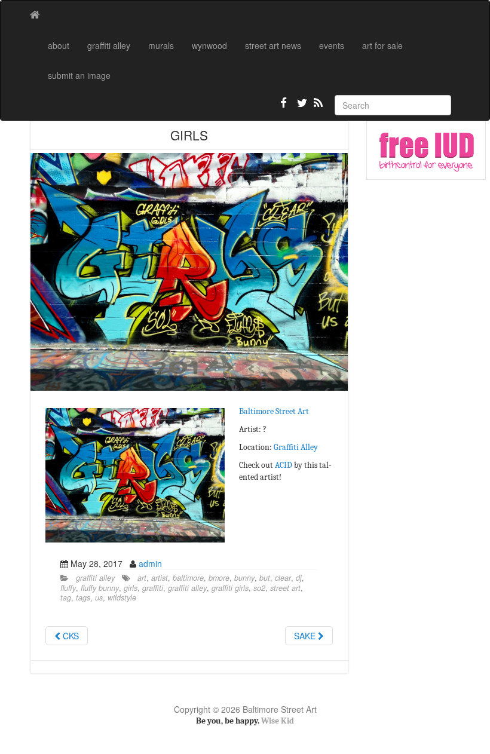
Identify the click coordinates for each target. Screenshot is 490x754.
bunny (244, 577)
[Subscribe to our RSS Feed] (317, 107)
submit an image (79, 75)
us (99, 597)
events (331, 45)
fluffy (68, 588)
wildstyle (122, 597)
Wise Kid (277, 721)
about (58, 45)
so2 (259, 588)
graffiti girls (230, 588)
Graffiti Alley (296, 447)
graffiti (152, 588)
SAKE (306, 636)
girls (130, 588)
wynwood (209, 45)
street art (285, 588)
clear (283, 577)
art (141, 577)
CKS (69, 636)
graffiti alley (108, 45)
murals (161, 45)
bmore (219, 577)
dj (299, 577)
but (264, 577)
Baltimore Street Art (274, 411)
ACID (283, 465)
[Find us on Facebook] (283, 107)
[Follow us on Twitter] (300, 107)
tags (83, 597)
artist (159, 577)
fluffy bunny (100, 588)
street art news (273, 45)
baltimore (188, 577)
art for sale (382, 45)
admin (150, 563)
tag (65, 597)
